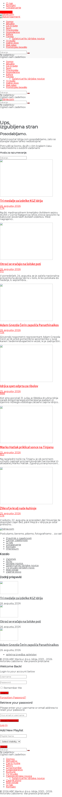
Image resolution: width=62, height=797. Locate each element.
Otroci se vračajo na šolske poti (20, 264)
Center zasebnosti (17, 540)
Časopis (10, 36)
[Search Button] (28, 53)
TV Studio (10, 40)
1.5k (2, 332)
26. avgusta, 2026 (10, 206)
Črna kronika (12, 30)
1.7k (2, 208)
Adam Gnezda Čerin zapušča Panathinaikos (29, 325)
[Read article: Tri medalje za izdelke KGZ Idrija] (31, 178)
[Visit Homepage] (7, 14)
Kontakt (11, 5)
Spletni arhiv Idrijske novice (28, 38)
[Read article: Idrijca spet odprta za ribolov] (31, 363)
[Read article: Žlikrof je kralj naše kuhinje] (31, 485)
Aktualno (10, 23)
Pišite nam (6, 12)
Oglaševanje (13, 7)
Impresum (12, 548)
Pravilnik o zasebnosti (19, 538)
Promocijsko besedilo (16, 47)
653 (2, 454)
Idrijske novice (14, 563)
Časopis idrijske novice (19, 776)
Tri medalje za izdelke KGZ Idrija (21, 201)
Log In (4, 725)
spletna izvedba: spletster (21, 654)
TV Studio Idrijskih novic (20, 567)
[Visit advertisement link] (10, 16)
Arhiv (9, 561)
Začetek (11, 559)
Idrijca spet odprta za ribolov (19, 386)
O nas (9, 3)
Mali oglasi (11, 45)
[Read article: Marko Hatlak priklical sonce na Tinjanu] (31, 424)
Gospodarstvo (13, 32)
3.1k (2, 515)
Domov (9, 21)
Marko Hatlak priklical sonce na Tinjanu (27, 447)
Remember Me (13, 687)
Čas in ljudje (12, 25)
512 (2, 271)
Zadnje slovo (12, 42)
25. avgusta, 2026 (10, 391)
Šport (8, 27)
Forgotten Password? (13, 697)
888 (2, 393)
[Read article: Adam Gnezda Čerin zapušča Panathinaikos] (31, 302)
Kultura (9, 34)
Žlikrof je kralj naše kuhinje (18, 508)
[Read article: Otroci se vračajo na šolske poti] (31, 241)
